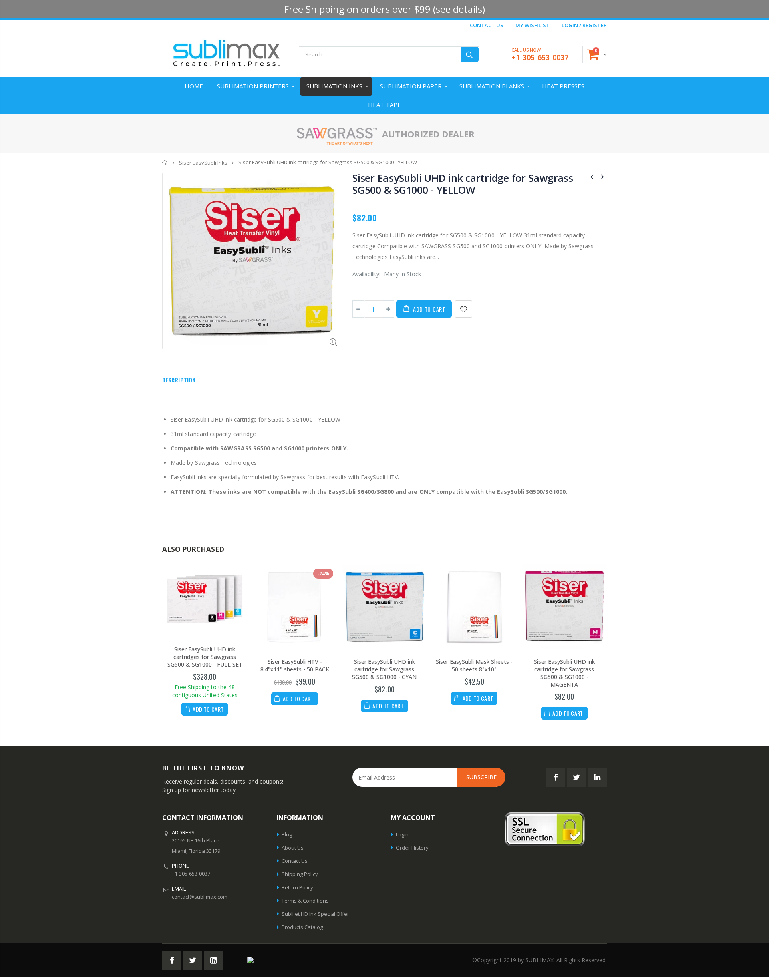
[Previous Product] (592, 176)
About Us (293, 847)
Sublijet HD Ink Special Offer (315, 913)
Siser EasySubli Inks (203, 162)
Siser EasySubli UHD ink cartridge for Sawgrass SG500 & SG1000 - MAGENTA (564, 673)
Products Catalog (302, 927)
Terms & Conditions (305, 900)
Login (402, 834)
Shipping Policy (300, 874)
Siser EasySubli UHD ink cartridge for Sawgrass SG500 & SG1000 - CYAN (384, 669)
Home (165, 162)
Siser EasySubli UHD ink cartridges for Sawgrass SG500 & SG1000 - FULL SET (204, 656)
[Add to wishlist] (463, 309)
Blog (287, 834)
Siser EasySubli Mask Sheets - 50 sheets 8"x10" (474, 665)
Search (470, 54)
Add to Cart (429, 309)
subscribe (481, 777)
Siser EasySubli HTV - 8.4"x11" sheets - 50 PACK (294, 665)
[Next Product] (602, 176)
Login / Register (584, 25)
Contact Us (486, 25)
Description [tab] (178, 380)
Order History (412, 847)
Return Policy (297, 887)
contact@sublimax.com (199, 896)
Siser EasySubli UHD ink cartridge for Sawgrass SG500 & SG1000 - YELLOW (462, 184)
